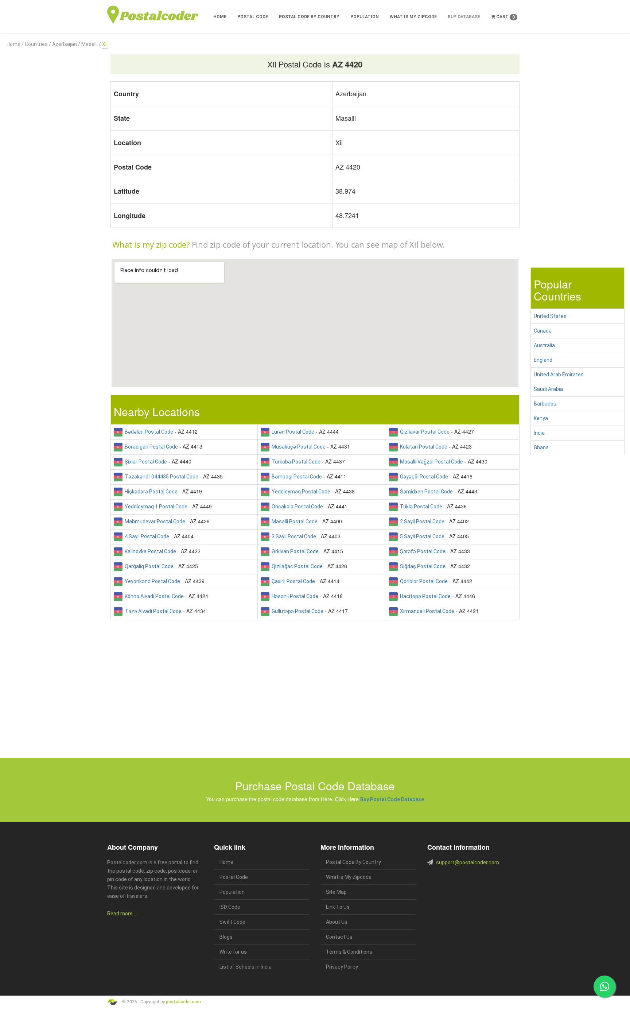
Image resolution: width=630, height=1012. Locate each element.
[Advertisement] (52, 158)
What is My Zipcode (413, 16)
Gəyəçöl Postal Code (423, 477)
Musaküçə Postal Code (297, 447)
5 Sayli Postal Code (421, 536)
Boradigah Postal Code (150, 447)
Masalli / (91, 44)
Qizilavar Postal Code (424, 432)
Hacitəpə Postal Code (424, 596)
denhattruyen (383, 991)
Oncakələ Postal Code (296, 506)
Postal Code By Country (309, 16)
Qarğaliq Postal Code (148, 566)
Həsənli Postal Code (293, 596)
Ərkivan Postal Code (294, 551)
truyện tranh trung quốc (316, 991)
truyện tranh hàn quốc (279, 991)
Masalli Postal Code (293, 521)
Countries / (38, 44)
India (539, 433)
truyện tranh (164, 991)
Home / (15, 44)
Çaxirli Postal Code (292, 581)
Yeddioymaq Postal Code (299, 492)
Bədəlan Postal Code (147, 432)
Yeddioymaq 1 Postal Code (154, 506)
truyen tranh (184, 991)
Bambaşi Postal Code (295, 477)
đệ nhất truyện (119, 991)
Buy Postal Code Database (392, 799)
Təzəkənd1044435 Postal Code (160, 477)
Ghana (541, 447)
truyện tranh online (245, 991)
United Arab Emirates (559, 374)
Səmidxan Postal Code (425, 492)
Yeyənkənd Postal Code (151, 581)
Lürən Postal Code (291, 432)
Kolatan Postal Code (422, 447)
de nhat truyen (142, 991)
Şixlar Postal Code (144, 462)
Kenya (541, 418)
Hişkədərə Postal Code (150, 492)
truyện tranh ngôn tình (212, 991)
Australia (544, 345)
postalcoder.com (183, 1001)
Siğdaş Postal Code (422, 566)
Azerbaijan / (66, 44)
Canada (543, 331)
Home (219, 16)
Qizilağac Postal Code (296, 566)
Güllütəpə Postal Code (296, 611)
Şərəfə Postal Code (422, 551)
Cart (505, 17)
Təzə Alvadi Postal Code (152, 611)
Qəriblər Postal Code (423, 581)
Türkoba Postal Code (294, 462)
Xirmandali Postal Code (426, 611)
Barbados (545, 404)
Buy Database (464, 16)
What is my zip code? (151, 244)
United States (550, 316)
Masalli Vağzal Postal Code (430, 462)
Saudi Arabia (548, 389)
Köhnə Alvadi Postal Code (153, 596)
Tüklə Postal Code (420, 506)
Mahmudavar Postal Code (153, 521)
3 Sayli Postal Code (292, 536)
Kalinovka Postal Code (149, 551)
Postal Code (252, 16)
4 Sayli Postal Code (145, 536)
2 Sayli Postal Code (421, 521)
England (543, 360)
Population (364, 16)
